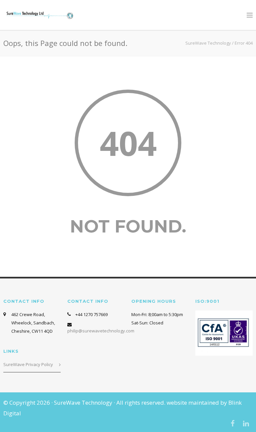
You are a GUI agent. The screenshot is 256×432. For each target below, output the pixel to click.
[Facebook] (232, 423)
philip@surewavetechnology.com (100, 331)
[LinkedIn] (246, 423)
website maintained (193, 402)
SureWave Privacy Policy (28, 364)
